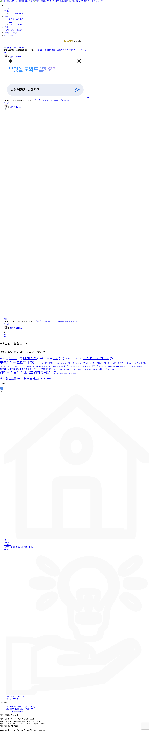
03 (5, 336)
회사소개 (7, 11)
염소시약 (141, 363)
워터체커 (20, 366)
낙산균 (48, 359)
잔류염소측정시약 (9, 369)
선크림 (71, 363)
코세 (60, 369)
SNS (10, 21)
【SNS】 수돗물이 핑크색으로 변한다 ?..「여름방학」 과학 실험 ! (62, 50)
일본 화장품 (91, 366)
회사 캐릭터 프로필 (16, 13)
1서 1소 (15, 358)
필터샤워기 (101, 369)
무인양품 (39, 363)
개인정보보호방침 (11, 32)
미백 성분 (48, 363)
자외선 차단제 (113, 366)
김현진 (12, 57)
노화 (58, 358)
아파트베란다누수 (103, 363)
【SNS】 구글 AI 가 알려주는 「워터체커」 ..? (54, 100)
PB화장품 (33, 358)
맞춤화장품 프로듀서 (17, 362)
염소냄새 (131, 363)
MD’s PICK (8, 35)
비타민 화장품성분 (60, 363)
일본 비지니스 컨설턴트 (52, 366)
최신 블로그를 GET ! (12, 378)
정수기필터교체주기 (30, 369)
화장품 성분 (45, 372)
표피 (73, 369)
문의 (6, 27)
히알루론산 (72, 373)
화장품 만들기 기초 (16, 372)
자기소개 (102, 366)
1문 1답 (4, 359)
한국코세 (111, 369)
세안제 (78, 363)
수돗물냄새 (88, 363)
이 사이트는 (80, 41)
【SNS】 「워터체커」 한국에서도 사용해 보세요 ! (56, 321)
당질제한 (77, 359)
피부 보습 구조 (81, 369)
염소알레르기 (7, 366)
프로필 (7, 8)
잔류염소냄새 (136, 366)
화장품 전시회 (62, 373)
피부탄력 (91, 369)
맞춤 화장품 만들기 (16, 19)
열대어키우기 (119, 363)
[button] (8, 52)
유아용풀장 (30, 366)
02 (5, 334)
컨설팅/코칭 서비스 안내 (14, 30)
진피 (55, 369)
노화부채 (68, 359)
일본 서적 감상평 (15, 24)
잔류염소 (124, 366)
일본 (38, 366)
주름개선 (46, 369)
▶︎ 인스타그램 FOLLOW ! (38, 378)
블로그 (7, 16)
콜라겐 (67, 369)
